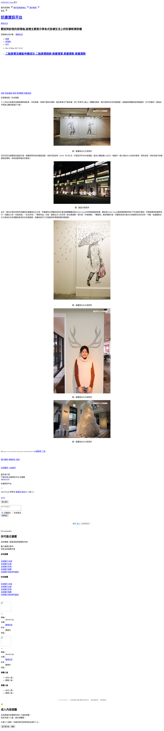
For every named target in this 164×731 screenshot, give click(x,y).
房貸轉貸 (20, 93)
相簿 (7, 39)
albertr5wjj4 (5, 479)
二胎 (43, 451)
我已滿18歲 (5, 726)
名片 (7, 44)
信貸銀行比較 (6, 564)
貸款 (2, 93)
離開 (12, 726)
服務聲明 (103, 700)
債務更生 (12, 460)
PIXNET (65, 700)
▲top (3, 498)
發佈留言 (5, 515)
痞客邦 (18, 492)
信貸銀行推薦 (6, 569)
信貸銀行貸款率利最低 (10, 572)
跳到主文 (4, 23)
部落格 (8, 42)
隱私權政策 (94, 700)
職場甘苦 (19, 34)
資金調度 (8, 93)
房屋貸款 (27, 93)
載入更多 (5, 502)
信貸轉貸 (4, 468)
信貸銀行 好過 (6, 561)
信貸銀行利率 (6, 567)
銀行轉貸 (4, 460)
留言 (23, 492)
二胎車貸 (12, 468)
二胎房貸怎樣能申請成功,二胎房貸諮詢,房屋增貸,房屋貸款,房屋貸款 (45, 53)
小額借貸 (37, 451)
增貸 (14, 93)
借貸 (18, 460)
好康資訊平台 (11, 17)
